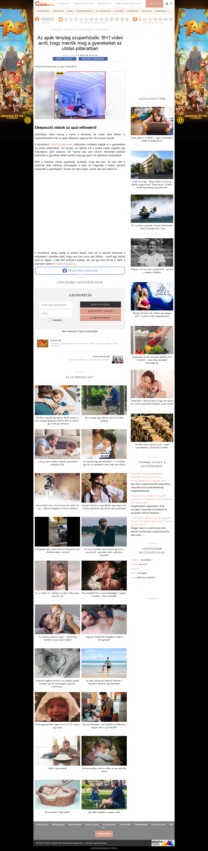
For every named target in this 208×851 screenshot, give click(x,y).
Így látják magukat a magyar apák (104, 812)
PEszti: (135, 568)
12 (127, 19)
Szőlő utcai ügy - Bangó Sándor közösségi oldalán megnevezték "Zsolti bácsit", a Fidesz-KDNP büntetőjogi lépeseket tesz (152, 185)
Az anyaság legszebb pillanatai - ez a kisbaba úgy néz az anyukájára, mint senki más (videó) (104, 463)
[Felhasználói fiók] (167, 2)
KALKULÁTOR (104, 4)
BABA (70, 11)
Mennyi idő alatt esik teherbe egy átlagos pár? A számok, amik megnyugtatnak (152, 314)
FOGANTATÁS (42, 11)
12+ (170, 19)
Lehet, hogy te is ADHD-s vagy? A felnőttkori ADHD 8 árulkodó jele (152, 139)
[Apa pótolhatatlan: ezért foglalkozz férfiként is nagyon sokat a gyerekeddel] (104, 707)
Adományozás (158, 824)
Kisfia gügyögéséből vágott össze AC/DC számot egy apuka (57, 726)
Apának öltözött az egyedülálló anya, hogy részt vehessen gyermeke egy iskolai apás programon (104, 507)
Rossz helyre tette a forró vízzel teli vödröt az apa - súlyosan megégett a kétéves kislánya (57, 507)
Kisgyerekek (103, 30)
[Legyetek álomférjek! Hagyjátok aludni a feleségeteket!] (104, 619)
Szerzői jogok (92, 824)
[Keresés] (172, 2)
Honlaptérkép (109, 824)
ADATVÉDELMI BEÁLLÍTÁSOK (104, 848)
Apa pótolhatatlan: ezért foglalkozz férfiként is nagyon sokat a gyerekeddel (104, 726)
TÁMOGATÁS (154, 4)
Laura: (143, 577)
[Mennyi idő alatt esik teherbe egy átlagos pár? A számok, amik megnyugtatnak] (152, 296)
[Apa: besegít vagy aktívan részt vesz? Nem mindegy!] (104, 400)
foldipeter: (141, 560)
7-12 (165, 19)
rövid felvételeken (61, 144)
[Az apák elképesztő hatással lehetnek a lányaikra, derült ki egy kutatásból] (104, 663)
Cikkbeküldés (141, 824)
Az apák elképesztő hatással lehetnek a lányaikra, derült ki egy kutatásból (104, 682)
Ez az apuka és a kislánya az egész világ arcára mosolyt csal (57, 594)
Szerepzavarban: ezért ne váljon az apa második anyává (104, 769)
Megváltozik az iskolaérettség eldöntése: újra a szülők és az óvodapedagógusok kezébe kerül (148, 477)
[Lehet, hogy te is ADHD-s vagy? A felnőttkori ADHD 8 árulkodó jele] (152, 121)
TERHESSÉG (58, 11)
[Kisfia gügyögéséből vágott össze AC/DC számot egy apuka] (57, 707)
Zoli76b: (139, 564)
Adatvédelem (75, 824)
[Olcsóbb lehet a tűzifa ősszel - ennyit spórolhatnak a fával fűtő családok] (152, 428)
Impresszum (42, 824)
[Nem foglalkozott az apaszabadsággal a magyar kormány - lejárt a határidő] (104, 575)
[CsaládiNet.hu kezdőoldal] (44, 3)
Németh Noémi (70, 55)
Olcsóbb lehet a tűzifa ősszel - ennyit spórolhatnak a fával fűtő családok (152, 446)
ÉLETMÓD (119, 11)
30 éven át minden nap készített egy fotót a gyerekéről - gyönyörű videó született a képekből (104, 552)
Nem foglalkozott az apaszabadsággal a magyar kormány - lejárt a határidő (104, 594)
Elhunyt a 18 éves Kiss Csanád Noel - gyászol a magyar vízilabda (152, 270)
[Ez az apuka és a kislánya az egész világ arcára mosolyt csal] (57, 575)
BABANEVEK (161, 11)
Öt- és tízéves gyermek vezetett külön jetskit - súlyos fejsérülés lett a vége (152, 227)
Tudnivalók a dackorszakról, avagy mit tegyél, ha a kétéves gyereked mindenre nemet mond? (152, 402)
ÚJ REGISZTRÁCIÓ (101, 318)
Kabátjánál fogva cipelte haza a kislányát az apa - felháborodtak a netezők (57, 550)
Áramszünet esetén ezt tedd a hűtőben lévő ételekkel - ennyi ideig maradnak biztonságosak (152, 360)
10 (117, 19)
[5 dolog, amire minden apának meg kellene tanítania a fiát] (57, 444)
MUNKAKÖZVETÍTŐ (83, 4)
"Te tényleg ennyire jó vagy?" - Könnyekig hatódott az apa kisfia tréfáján (57, 638)
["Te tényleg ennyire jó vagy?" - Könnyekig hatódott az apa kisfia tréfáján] (57, 619)
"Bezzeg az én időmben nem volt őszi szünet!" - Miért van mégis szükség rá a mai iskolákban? (84, 345)
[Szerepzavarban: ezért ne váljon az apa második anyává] (104, 751)
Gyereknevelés (84, 30)
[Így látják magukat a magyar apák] (104, 794)
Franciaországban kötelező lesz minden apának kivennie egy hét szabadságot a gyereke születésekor (57, 684)
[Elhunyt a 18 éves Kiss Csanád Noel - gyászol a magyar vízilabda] (152, 252)
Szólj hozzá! (64, 59)
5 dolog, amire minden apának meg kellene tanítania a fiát (57, 463)
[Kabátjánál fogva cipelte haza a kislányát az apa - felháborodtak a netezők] (57, 532)
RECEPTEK (147, 11)
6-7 (160, 19)
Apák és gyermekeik (57, 768)
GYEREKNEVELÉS (84, 11)
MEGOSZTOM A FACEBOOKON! (82, 270)
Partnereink (125, 824)
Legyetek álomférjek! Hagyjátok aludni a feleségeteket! (104, 638)
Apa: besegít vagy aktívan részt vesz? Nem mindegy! (104, 419)
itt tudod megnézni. (65, 263)
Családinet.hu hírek (61, 30)
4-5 (155, 19)
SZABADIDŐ (133, 11)
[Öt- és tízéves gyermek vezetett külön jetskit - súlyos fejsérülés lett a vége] (152, 209)
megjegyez (57, 320)
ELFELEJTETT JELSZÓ (100, 311)
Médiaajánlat (58, 824)
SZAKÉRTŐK (62, 4)
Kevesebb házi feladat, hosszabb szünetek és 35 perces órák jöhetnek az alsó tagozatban (152, 499)
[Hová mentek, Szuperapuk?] (57, 794)
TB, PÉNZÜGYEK (103, 11)
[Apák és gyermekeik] (57, 751)
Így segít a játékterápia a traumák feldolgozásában (89, 359)
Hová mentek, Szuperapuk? (57, 812)
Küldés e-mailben (93, 59)
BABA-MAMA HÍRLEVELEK (128, 4)
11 (122, 19)
